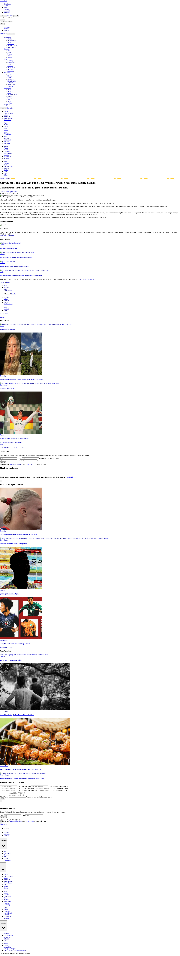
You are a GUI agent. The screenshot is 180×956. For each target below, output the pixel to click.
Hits (5, 851)
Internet (10, 57)
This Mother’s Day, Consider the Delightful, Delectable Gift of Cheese (22, 778)
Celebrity (10, 61)
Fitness (10, 76)
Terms (5, 940)
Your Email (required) (24, 786)
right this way (71, 477)
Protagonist (7, 860)
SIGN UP (3, 817)
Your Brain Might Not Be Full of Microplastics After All (14, 266)
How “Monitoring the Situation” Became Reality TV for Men (16, 257)
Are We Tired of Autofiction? (7, 329)
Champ (6, 858)
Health (9, 77)
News (9, 64)
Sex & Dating (12, 47)
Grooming (11, 71)
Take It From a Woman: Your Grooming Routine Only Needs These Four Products (21, 379)
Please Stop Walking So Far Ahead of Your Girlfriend (17, 715)
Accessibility (7, 947)
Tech (9, 99)
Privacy (6, 943)
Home (9, 93)
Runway (10, 66)
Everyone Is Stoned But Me (7, 388)
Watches (10, 69)
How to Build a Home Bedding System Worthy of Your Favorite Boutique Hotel (21, 275)
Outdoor (10, 96)
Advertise (6, 939)
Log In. (13, 294)
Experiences (7, 4)
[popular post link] (36, 324)
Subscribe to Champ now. (86, 279)
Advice (10, 74)
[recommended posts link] (21, 529)
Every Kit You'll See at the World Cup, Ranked (15, 644)
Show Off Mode (12, 45)
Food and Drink (12, 94)
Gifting (10, 103)
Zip (19, 460)
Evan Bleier (5, 192)
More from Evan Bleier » (7, 235)
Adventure (11, 44)
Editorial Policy (8, 935)
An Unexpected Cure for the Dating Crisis (13, 543)
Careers (6, 945)
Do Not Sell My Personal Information (15, 950)
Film (9, 50)
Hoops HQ (7, 12)
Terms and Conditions (15, 464)
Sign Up (3, 462)
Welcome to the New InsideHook (8, 248)
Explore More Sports (6, 647)
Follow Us (3, 16)
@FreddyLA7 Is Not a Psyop (9, 594)
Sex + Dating (4, 540)
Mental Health (12, 81)
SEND (2, 799)
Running (10, 86)
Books (9, 52)
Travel (9, 42)
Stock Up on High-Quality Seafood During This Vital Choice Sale (20, 769)
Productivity (11, 84)
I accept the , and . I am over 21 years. (24, 464)
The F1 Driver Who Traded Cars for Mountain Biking (14, 438)
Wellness (6, 9)
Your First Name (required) (26, 788)
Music (9, 55)
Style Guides (11, 67)
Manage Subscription (10, 949)
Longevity (11, 79)
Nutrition (10, 83)
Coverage (6, 855)
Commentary (11, 62)
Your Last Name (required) (26, 790)
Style (5, 7)
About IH (6, 933)
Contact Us (7, 937)
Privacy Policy (30, 464)
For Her (10, 98)
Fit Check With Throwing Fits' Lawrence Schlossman (14, 447)
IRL (5, 856)
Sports (8, 178)
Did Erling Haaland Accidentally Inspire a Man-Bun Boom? (19, 534)
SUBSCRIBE (8, 291)
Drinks (10, 39)
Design (10, 54)
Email (19, 458)
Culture (6, 5)
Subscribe (10, 16)
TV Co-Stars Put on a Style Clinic (10, 660)
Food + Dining (12, 40)
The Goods (7, 11)
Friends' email (4, 797)
